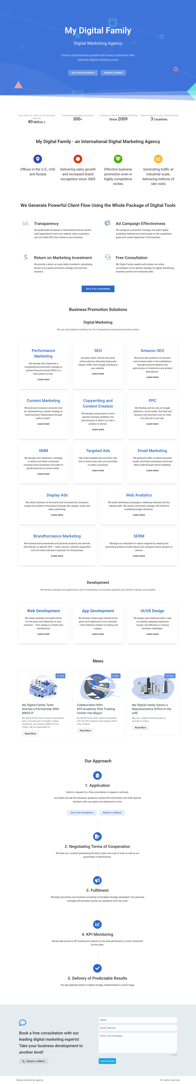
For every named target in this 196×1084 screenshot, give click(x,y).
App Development (98, 610)
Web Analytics (139, 495)
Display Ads (57, 495)
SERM (139, 536)
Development (98, 582)
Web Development (43, 610)
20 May (170, 675)
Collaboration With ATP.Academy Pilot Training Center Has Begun (96, 709)
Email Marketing (152, 450)
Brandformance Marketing (57, 536)
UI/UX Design (152, 610)
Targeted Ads (98, 450)
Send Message (107, 1061)
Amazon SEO (152, 350)
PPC (152, 400)
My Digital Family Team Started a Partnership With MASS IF (40, 709)
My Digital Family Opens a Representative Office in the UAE (151, 709)
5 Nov (115, 675)
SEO (98, 350)
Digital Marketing (98, 322)
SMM (43, 450)
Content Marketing (43, 400)
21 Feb (60, 675)
